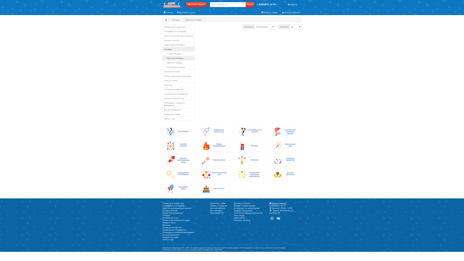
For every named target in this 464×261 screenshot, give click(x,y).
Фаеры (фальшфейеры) (174, 45)
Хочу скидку (239, 215)
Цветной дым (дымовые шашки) (178, 36)
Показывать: (284, 27)
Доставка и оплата (242, 203)
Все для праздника (172, 110)
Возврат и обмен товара (244, 205)
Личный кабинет (217, 208)
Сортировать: (249, 27)
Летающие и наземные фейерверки (174, 104)
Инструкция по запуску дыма (246, 208)
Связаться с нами (217, 203)
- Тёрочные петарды (173, 58)
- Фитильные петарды (174, 67)
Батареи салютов (171, 40)
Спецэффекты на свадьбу (175, 31)
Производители (217, 213)
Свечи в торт (169, 118)
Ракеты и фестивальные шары (177, 76)
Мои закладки (216, 210)
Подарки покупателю (243, 210)
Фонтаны (168, 85)
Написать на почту (242, 220)
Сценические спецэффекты (176, 94)
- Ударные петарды (173, 62)
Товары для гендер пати (174, 27)
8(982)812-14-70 (278, 205)
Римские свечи (170, 80)
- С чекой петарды (172, 53)
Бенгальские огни (172, 71)
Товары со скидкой (218, 205)
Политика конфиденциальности (248, 213)
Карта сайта (239, 218)
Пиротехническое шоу (174, 98)
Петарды (176, 20)
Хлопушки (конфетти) (173, 89)
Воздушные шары (172, 114)
